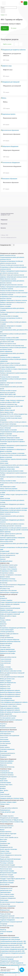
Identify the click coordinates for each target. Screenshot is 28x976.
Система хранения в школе (7, 718)
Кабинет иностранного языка (8, 343)
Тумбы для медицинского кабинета (9, 708)
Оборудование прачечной (7, 916)
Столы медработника (6, 698)
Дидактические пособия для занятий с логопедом (13, 508)
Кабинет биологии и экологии (8, 279)
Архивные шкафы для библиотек (9, 633)
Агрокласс (3, 559)
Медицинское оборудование (8, 651)
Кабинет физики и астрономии (8, 429)
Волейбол (3, 788)
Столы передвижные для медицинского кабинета (13, 702)
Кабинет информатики (6, 351)
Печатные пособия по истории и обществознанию (14, 369)
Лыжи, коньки (3, 780)
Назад (16, 44)
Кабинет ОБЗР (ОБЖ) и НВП (8, 394)
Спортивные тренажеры (7, 774)
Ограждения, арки (5, 843)
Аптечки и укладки (5, 645)
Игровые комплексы (5, 831)
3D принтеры (3, 582)
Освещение (3, 841)
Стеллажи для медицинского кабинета (10, 704)
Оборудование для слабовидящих (9, 937)
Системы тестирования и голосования (10, 574)
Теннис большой (4, 794)
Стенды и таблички (5, 620)
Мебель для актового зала (7, 678)
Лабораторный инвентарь (7, 767)
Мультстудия (3, 751)
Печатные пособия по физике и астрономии (12, 453)
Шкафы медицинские (6, 714)
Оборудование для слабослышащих (10, 939)
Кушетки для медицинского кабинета (10, 694)
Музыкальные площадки (7, 882)
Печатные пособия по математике (9, 377)
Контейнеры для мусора (6, 925)
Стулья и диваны (4, 674)
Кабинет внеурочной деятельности (9, 512)
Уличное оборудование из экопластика (10, 855)
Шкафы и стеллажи (5, 667)
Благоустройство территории (8, 833)
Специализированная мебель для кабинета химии (14, 465)
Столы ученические (5, 661)
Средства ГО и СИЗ (5, 408)
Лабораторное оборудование (11, 150)
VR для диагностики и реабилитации (10, 972)
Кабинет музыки (4, 384)
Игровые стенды (4, 851)
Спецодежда (3, 923)
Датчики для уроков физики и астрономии (11, 439)
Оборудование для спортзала (8, 776)
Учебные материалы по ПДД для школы (11, 819)
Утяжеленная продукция (7, 959)
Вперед (21, 44)
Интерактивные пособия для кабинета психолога (13, 527)
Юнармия (2, 725)
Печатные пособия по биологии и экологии (12, 290)
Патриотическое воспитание (8, 727)
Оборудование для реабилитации (9, 961)
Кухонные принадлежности (7, 555)
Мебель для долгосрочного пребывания (11, 720)
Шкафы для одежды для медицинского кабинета (13, 712)
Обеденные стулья (5, 688)
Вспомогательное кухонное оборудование (11, 902)
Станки (2, 545)
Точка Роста (3, 723)
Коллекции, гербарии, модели (8, 802)
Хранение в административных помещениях (12, 537)
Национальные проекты (10, 118)
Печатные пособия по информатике (10, 357)
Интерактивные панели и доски (8, 565)
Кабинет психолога (5, 514)
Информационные (5, 810)
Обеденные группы (5, 684)
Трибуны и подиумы (5, 680)
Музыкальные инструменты (7, 392)
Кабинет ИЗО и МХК (5, 328)
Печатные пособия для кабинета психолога (12, 524)
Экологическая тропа (6, 869)
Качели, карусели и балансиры (8, 849)
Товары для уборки (5, 914)
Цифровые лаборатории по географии (11, 326)
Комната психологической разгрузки (10, 608)
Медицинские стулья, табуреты (8, 706)
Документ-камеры (5, 576)
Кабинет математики (5, 371)
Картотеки (3, 625)
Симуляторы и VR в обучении (8, 590)
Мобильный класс (5, 910)
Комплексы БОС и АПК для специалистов (11, 963)
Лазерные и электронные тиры (8, 404)
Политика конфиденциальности (8, 237)
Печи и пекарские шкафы (7, 894)
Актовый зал (3, 598)
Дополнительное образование (11, 134)
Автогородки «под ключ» (7, 816)
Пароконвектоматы (5, 892)
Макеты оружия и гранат (7, 412)
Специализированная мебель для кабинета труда (13, 543)
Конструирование (5, 741)
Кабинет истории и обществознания (10, 363)
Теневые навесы (4, 857)
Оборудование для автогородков (9, 817)
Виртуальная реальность (7, 586)
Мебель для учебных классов (8, 657)
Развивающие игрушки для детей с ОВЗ (11, 945)
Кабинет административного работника (11, 533)
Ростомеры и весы (5, 647)
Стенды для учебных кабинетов (9, 808)
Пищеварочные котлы (6, 888)
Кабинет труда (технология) (7, 539)
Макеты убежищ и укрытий (7, 410)
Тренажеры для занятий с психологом (10, 525)
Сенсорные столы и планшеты (8, 569)
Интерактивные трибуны (7, 573)
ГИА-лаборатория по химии (7, 486)
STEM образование (5, 733)
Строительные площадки (7, 876)
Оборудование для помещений (12, 86)
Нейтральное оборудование (8, 906)
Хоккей (2, 792)
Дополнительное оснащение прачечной (11, 921)
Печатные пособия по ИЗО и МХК (9, 337)
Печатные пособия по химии (8, 480)
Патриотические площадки (7, 865)
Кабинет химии (4, 463)
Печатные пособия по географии (9, 316)
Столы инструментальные (7, 700)
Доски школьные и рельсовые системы (11, 671)
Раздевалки (3, 778)
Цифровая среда (7, 69)
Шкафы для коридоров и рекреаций (10, 614)
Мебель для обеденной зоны (8, 682)
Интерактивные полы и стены (8, 580)
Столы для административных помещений (12, 676)
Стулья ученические (5, 659)
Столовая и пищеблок (6, 600)
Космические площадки (6, 874)
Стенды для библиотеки (6, 637)
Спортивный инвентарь (6, 772)
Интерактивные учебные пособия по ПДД (11, 821)
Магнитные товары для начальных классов (12, 275)
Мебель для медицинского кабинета (10, 690)
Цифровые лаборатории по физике (10, 437)
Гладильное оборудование (7, 919)
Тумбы (2, 665)
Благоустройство (4, 884)
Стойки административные (7, 535)
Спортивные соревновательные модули (11, 866)
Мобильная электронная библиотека (10, 641)
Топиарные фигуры (5, 835)
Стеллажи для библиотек (7, 631)
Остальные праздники (6, 931)
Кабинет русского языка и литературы (10, 416)
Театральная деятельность (7, 753)
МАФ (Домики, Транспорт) (7, 880)
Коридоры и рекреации (6, 610)
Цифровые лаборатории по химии (9, 467)
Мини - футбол (4, 790)
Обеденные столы (5, 686)
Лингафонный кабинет (6, 561)
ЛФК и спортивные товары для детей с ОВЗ (12, 947)
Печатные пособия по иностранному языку (12, 345)
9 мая (1, 933)
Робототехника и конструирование (9, 735)
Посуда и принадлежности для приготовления (13, 602)
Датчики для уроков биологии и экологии (11, 284)
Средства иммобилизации (7, 649)
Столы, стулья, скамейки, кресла (9, 837)
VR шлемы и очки (5, 588)
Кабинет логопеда (5, 498)
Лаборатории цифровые (7, 761)
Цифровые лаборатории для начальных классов (13, 277)
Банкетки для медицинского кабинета (10, 692)
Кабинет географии (5, 306)
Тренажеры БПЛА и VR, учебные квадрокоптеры (13, 414)
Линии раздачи (4, 900)
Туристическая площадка (7, 870)
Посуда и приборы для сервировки (9, 604)
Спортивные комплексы (6, 825)
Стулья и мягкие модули (6, 629)
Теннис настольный (5, 796)
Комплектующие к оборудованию (9, 592)
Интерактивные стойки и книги (8, 571)
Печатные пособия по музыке (8, 390)
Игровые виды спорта (6, 784)
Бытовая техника (5, 557)
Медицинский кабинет (6, 643)
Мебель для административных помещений (12, 673)
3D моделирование (5, 755)
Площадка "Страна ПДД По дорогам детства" (12, 878)
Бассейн (2, 596)
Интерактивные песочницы (7, 578)
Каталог (4, 28)
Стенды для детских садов (7, 812)
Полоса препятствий (5, 827)
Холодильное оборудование (8, 898)
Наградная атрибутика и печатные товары (12, 798)
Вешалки (2, 618)
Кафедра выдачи (4, 635)
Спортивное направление (7, 749)
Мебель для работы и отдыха (8, 616)
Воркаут (2, 829)
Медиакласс (3, 757)
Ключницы (3, 621)
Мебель (5, 102)
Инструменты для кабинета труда (9, 553)
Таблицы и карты (4, 804)
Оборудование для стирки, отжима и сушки (12, 917)
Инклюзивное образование (11, 182)
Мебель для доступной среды (8, 716)
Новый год (3, 929)
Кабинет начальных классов (8, 255)
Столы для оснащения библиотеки (9, 639)
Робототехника (4, 739)
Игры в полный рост (5, 853)
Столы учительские (5, 663)
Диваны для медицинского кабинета (10, 696)
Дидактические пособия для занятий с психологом (14, 529)
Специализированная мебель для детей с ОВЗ (13, 941)
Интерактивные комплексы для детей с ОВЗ (12, 951)
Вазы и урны (3, 839)
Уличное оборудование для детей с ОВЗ (11, 957)
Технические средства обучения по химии (11, 471)
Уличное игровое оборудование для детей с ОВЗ (13, 949)
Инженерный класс (5, 606)
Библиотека (3, 624)
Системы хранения (5, 743)
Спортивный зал (4, 770)
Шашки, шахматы (5, 747)
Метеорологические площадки (8, 872)
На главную (13, 28)
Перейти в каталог (7, 44)
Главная (2, 14)
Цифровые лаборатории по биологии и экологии (13, 300)
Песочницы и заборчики (6, 863)
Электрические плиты (6, 890)
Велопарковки (4, 845)
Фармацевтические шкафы (7, 653)
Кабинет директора (5, 531)
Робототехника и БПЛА (6, 541)
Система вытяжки (5, 904)
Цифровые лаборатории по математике (11, 382)
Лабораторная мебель (6, 669)
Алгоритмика (3, 745)
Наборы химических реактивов (8, 488)
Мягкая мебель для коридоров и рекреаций (12, 612)
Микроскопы (3, 765)
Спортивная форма (5, 782)
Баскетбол (3, 786)
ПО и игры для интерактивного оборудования (12, 584)
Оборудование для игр (6, 847)
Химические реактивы (6, 763)
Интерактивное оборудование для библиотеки (13, 627)
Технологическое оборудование (12, 166)
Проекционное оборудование (8, 567)
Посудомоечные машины (7, 896)
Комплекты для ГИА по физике (8, 435)
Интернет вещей (4, 551)
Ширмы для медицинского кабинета (10, 710)
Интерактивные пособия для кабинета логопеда (13, 510)
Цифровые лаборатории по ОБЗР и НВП (11, 406)
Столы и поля (4, 737)
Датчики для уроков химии (7, 469)
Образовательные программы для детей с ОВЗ (13, 943)
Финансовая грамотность (7, 731)
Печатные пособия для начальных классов (12, 265)
